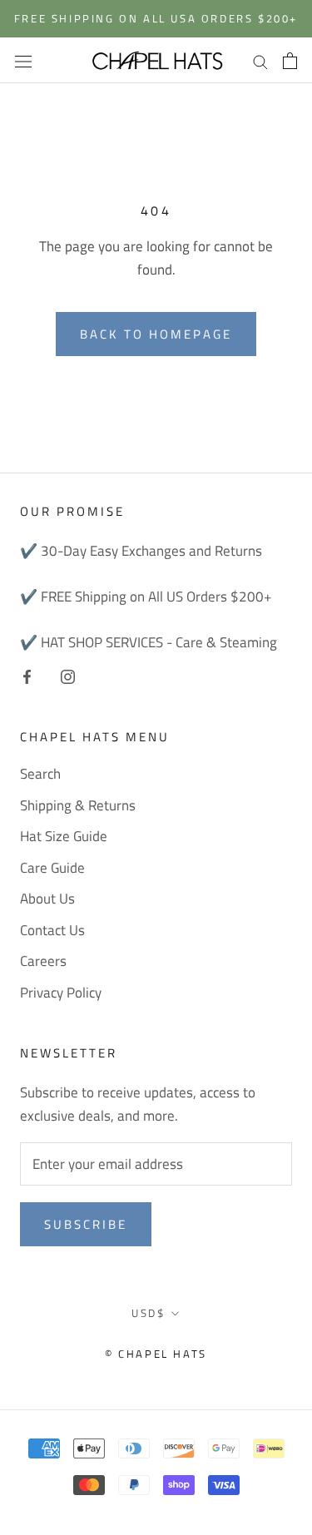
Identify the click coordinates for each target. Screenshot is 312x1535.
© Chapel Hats (156, 1353)
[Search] (260, 59)
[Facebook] (27, 675)
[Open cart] (290, 60)
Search (40, 774)
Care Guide (52, 868)
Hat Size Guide (63, 836)
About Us (47, 899)
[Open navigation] (23, 60)
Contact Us (52, 930)
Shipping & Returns (78, 805)
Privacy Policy (61, 993)
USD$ (148, 1313)
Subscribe (85, 1224)
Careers (43, 961)
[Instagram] (68, 675)
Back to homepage (156, 334)
